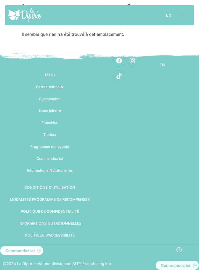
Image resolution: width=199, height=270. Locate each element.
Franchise (49, 122)
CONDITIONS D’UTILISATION (49, 187)
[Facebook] (119, 61)
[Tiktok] (119, 76)
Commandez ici (50, 158)
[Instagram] (132, 61)
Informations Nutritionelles (50, 170)
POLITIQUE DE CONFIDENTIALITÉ (50, 211)
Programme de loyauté (49, 146)
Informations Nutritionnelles (49, 223)
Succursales (49, 98)
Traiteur (49, 134)
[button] (183, 13)
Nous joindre (50, 110)
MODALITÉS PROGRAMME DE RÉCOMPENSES (50, 199)
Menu (50, 75)
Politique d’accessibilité (50, 235)
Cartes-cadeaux (50, 87)
